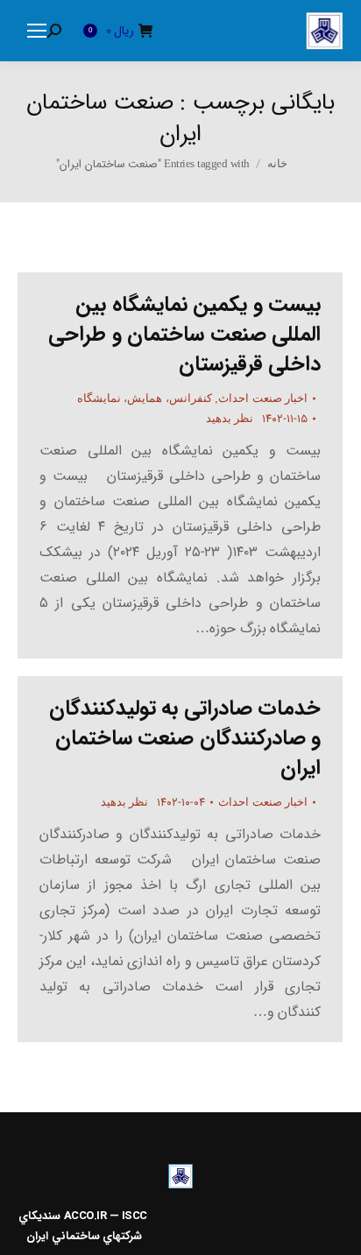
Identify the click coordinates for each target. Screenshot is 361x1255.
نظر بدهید (230, 418)
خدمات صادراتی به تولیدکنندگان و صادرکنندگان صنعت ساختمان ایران (185, 738)
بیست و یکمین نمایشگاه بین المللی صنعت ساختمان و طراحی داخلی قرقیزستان (184, 334)
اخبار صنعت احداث (263, 398)
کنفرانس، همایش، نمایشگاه (144, 398)
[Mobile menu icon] (36, 30)
